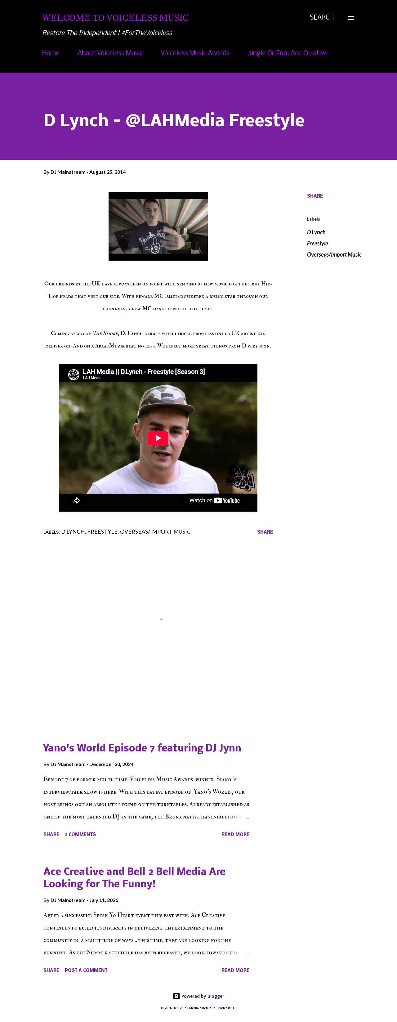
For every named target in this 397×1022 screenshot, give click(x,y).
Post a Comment (86, 970)
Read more (235, 834)
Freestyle (317, 243)
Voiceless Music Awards (195, 53)
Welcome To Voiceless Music (115, 17)
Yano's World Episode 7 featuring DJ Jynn (142, 749)
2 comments (80, 834)
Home (51, 53)
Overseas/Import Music (334, 254)
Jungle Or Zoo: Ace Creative (288, 53)
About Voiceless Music (110, 53)
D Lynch (316, 232)
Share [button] (315, 196)
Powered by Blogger (202, 996)
